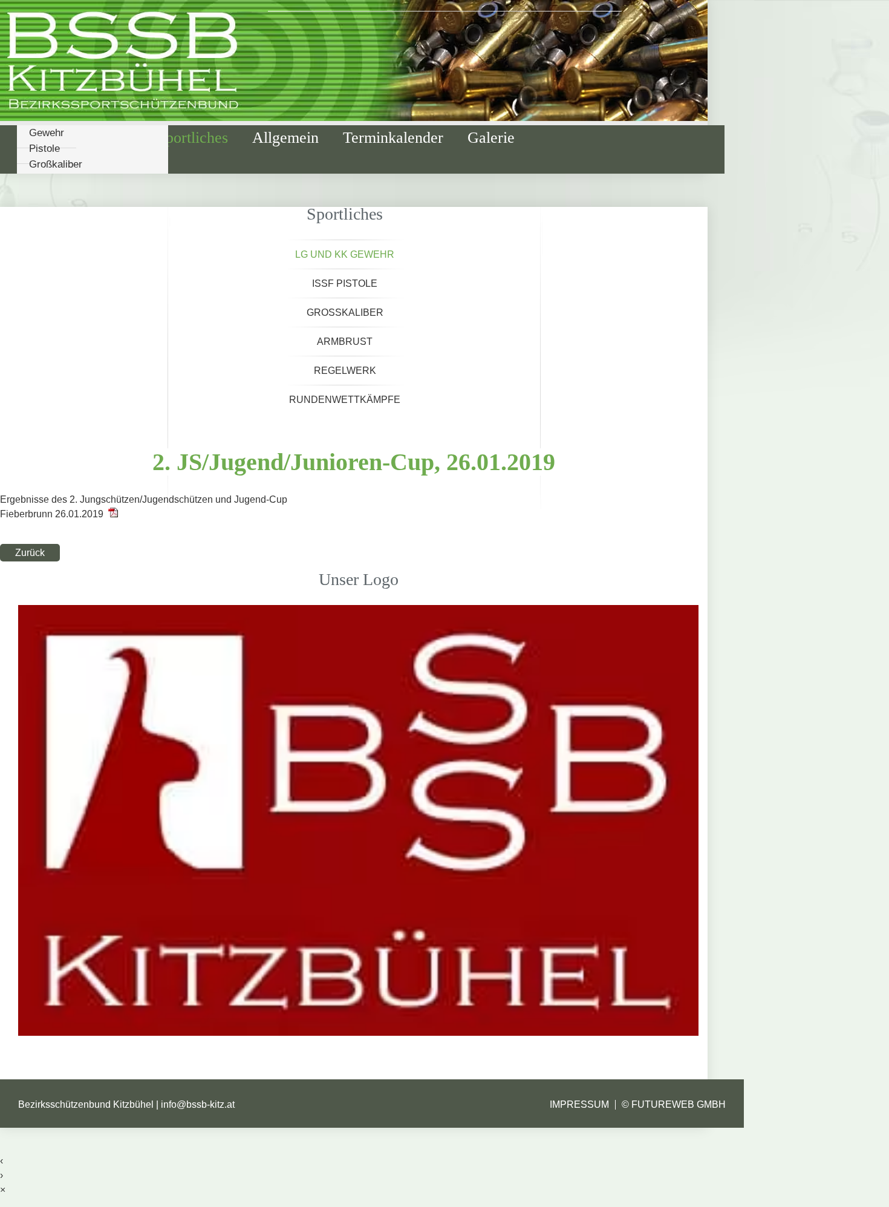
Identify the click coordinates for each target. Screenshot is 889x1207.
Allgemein (285, 137)
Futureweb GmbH (678, 1104)
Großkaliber (55, 164)
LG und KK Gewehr (344, 254)
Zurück (30, 553)
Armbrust (345, 341)
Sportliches (192, 137)
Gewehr (46, 133)
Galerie (491, 137)
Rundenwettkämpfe (344, 399)
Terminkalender (393, 137)
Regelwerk (345, 370)
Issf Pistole (344, 283)
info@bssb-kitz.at (198, 1104)
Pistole (44, 148)
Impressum (579, 1104)
